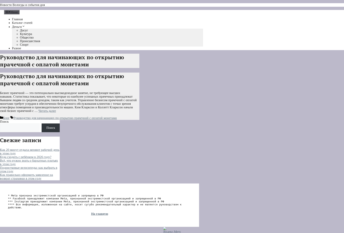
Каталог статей (22, 22)
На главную (99, 214)
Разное (16, 48)
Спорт (24, 44)
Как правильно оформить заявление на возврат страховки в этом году (26, 176)
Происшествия (30, 41)
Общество (27, 37)
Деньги (17, 26)
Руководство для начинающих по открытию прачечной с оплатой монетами (62, 80)
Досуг (24, 30)
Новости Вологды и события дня (22, 5)
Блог (6, 118)
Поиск (4, 121)
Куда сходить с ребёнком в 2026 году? (25, 157)
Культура (26, 34)
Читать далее (47, 111)
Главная (17, 19)
